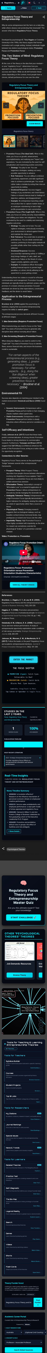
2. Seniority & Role (11, 1338)
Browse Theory (19, 975)
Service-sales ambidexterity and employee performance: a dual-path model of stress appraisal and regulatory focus (24, 806)
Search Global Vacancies (23, 1350)
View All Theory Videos (23, 585)
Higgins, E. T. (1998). (10, 610)
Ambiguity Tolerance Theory (18, 496)
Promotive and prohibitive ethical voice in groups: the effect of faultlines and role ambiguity (22, 824)
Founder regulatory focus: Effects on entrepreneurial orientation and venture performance (19, 762)
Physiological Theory (15, 509)
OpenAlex (30, 1294)
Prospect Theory (13, 471)
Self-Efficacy (16, 446)
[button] (43, 17)
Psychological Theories (16, 849)
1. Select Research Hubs (13, 1328)
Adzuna (27, 1324)
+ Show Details (14, 831)
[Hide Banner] (44, 3)
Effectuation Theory (14, 484)
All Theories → (11, 1049)
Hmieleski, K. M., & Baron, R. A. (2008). (17, 623)
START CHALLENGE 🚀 (23, 917)
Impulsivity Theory (13, 521)
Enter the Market (23, 659)
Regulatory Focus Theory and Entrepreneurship (23, 86)
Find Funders (38, 1302)
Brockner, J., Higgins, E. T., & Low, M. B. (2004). (21, 600)
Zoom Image (34, 124)
